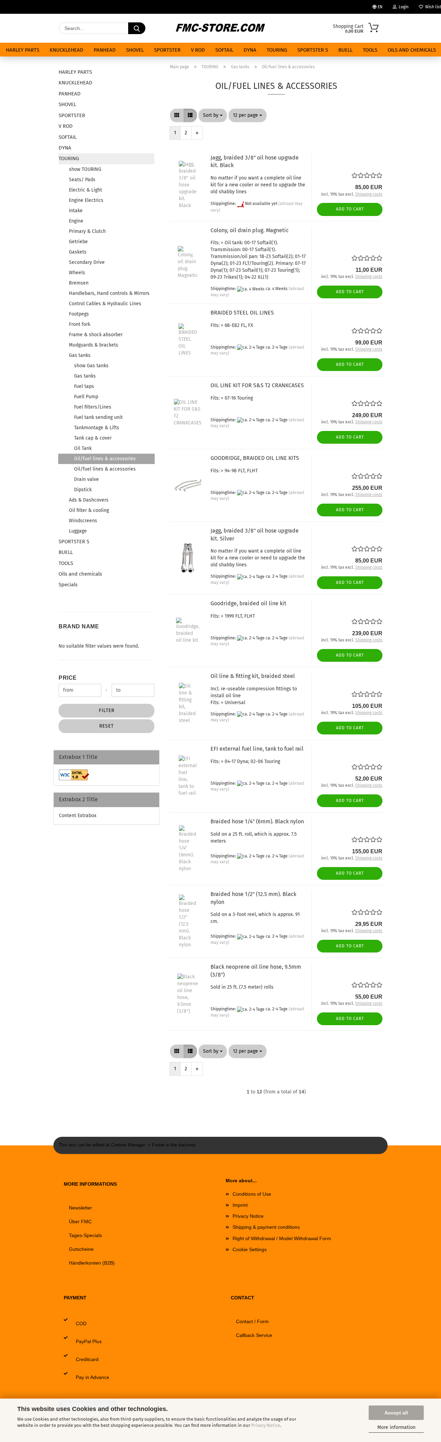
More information (396, 1427)
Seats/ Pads (82, 180)
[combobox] (212, 115)
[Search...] (136, 28)
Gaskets (77, 252)
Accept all (396, 1412)
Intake (76, 211)
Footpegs (79, 314)
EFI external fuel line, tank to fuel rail (257, 748)
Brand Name (79, 626)
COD (81, 1323)
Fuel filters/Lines (92, 407)
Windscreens (83, 521)
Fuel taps (84, 386)
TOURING (277, 50)
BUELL (345, 50)
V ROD (198, 50)
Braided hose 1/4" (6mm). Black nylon (257, 821)
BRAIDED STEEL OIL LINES (242, 312)
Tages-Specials (85, 1235)
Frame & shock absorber (96, 335)
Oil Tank (83, 448)
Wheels (77, 273)
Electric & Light (85, 190)
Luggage (78, 531)
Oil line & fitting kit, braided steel (253, 676)
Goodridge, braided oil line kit (248, 603)
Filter (106, 710)
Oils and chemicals (412, 50)
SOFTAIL (224, 50)
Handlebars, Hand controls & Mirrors (109, 293)
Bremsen (79, 283)
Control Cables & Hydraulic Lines (105, 304)
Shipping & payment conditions (266, 1227)
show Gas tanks (91, 366)
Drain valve (86, 479)
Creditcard (87, 1359)
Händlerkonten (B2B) (92, 1263)
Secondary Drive (87, 262)
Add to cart (350, 209)
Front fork (79, 324)
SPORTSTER (167, 50)
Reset (106, 726)
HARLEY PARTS (22, 50)
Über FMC (80, 1221)
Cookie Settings (250, 1249)
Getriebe (78, 242)
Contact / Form (252, 1321)
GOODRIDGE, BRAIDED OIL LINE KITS (255, 458)
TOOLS (370, 50)
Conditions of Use (252, 1194)
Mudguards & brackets (93, 345)
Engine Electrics (86, 200)
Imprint (240, 1205)
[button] (177, 115)
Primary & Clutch (87, 231)
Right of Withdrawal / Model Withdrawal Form (282, 1238)
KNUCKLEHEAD (66, 50)
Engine (76, 221)
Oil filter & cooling (89, 510)
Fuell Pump (86, 397)
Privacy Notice (265, 1425)
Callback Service (254, 1335)
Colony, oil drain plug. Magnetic (250, 230)
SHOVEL (135, 50)
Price (68, 678)
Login (403, 6)
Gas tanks (80, 355)
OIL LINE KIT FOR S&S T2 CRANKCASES (257, 385)
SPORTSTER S (312, 50)
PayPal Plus (89, 1341)
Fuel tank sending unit (98, 417)
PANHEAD (105, 50)
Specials (68, 584)
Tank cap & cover (93, 438)
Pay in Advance (92, 1377)
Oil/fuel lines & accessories (105, 459)
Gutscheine (81, 1249)
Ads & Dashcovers (89, 500)
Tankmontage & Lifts (96, 428)
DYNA (250, 50)
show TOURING (85, 169)
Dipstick (83, 490)
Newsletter (80, 1208)
